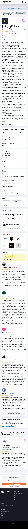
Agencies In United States (20, 12)
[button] (24, 20)
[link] (22, 2)
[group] (14, 452)
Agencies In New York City (20, 13)
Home (2, 12)
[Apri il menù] (25, 2)
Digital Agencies (9, 12)
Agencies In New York (8, 13)
